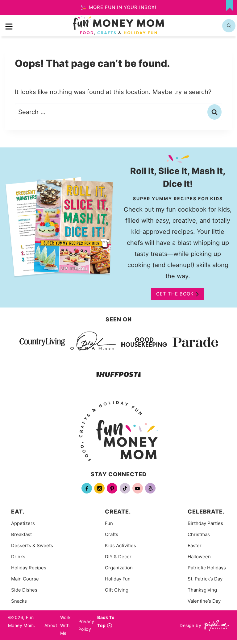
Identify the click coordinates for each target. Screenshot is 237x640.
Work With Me (65, 625)
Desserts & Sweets (32, 545)
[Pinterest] (112, 488)
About (50, 625)
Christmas (199, 534)
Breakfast (21, 534)
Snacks (19, 601)
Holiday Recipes (28, 568)
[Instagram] (99, 488)
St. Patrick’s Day (205, 579)
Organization (119, 568)
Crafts (111, 534)
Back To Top (105, 621)
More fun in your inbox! (121, 7)
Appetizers (23, 523)
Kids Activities (120, 545)
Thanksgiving (202, 590)
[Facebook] (86, 488)
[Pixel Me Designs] (215, 625)
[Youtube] (137, 488)
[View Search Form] (228, 25)
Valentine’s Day (204, 601)
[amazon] (150, 488)
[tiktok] (125, 488)
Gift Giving (116, 590)
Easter (195, 545)
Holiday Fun (118, 579)
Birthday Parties (205, 523)
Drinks (18, 556)
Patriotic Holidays (207, 568)
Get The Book (175, 294)
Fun (109, 523)
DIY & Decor (118, 556)
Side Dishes (24, 590)
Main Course (25, 579)
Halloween (199, 556)
